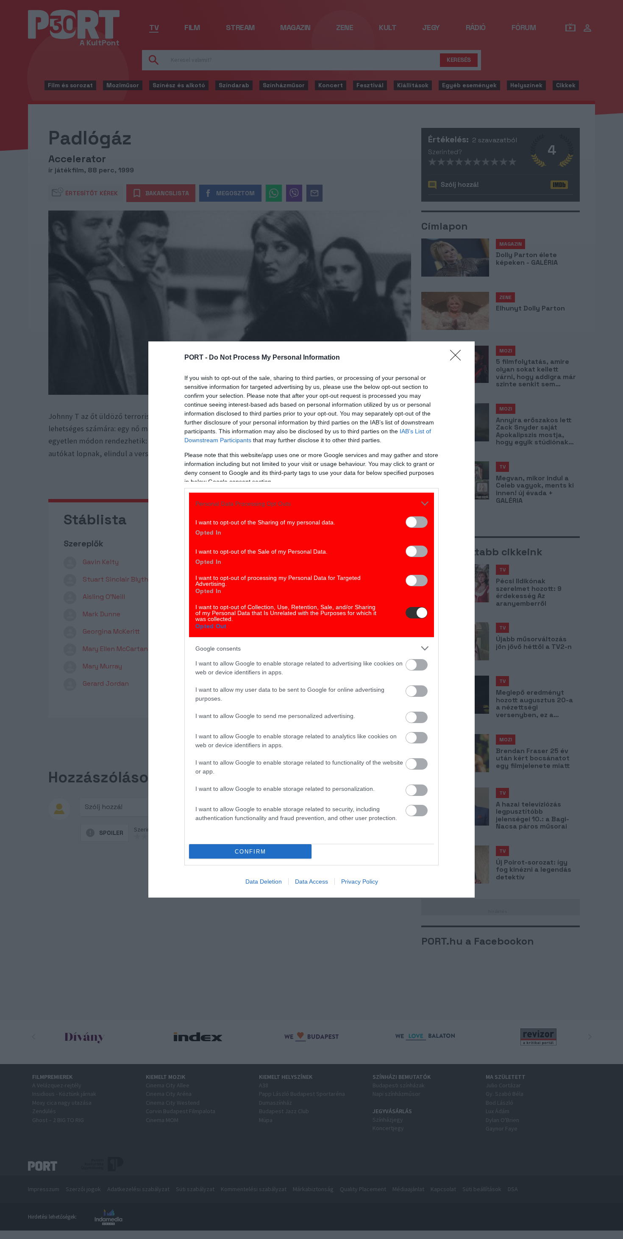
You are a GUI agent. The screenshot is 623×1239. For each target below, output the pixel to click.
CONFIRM (250, 851)
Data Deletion (263, 881)
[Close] (458, 358)
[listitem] (311, 503)
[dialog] (311, 619)
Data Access (311, 881)
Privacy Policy (359, 881)
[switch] (417, 522)
